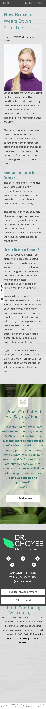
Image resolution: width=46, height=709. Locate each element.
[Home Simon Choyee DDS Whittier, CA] (23, 542)
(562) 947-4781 (23, 581)
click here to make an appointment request (24, 638)
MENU (7, 3)
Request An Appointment (23, 591)
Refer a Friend (23, 600)
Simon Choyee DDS (22, 705)
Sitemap (42, 706)
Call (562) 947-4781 (33, 3)
